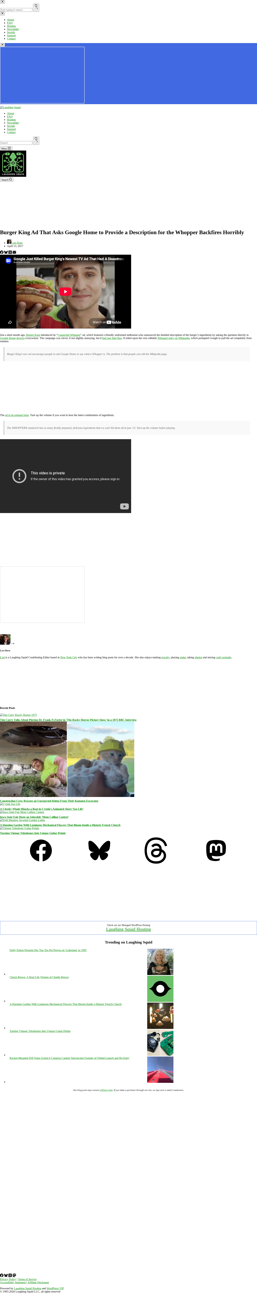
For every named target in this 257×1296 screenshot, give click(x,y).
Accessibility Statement (13, 1282)
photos (198, 657)
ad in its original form (17, 415)
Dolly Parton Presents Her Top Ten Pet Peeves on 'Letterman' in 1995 (48, 950)
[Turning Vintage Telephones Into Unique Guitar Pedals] (19, 828)
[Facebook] (2, 253)
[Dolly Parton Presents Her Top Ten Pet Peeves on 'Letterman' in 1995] (160, 974)
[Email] (14, 253)
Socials (11, 125)
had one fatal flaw (112, 338)
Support (11, 129)
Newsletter (13, 122)
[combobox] (16, 143)
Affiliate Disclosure (38, 1282)
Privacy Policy (8, 1279)
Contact (11, 132)
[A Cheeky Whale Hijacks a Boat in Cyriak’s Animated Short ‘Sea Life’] (10, 804)
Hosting (11, 119)
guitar (183, 657)
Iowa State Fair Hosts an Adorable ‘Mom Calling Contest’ (34, 817)
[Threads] (10, 253)
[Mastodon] (216, 862)
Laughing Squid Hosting (128, 929)
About (10, 113)
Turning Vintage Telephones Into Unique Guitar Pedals (33, 833)
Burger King (33, 334)
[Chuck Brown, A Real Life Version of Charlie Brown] (160, 1000)
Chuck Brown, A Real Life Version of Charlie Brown (39, 977)
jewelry (165, 657)
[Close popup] (2, 45)
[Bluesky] (6, 253)
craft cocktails (223, 657)
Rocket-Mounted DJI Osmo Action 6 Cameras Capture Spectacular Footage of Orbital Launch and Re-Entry (69, 1058)
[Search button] (36, 141)
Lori (2, 657)
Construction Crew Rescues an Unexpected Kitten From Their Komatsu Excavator (49, 800)
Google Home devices (12, 338)
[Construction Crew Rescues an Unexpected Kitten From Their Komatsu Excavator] (67, 796)
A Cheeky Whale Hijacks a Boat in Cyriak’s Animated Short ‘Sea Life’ (42, 808)
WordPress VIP (55, 1288)
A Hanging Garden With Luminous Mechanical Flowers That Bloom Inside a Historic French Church (60, 825)
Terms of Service (27, 1279)
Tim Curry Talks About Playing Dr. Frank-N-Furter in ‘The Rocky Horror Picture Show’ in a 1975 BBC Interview (68, 719)
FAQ (10, 116)
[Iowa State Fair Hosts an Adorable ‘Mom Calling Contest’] (22, 812)
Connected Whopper (69, 334)
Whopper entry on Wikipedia (174, 338)
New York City (68, 657)
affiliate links (106, 1090)
